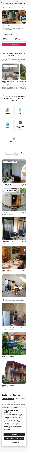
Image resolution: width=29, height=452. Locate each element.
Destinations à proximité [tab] (8, 398)
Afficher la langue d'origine (18, 3)
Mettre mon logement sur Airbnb (16, 8)
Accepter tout (13, 434)
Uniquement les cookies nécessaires (14, 438)
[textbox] (8, 40)
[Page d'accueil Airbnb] (3, 7)
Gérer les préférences (14, 442)
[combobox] (14, 35)
